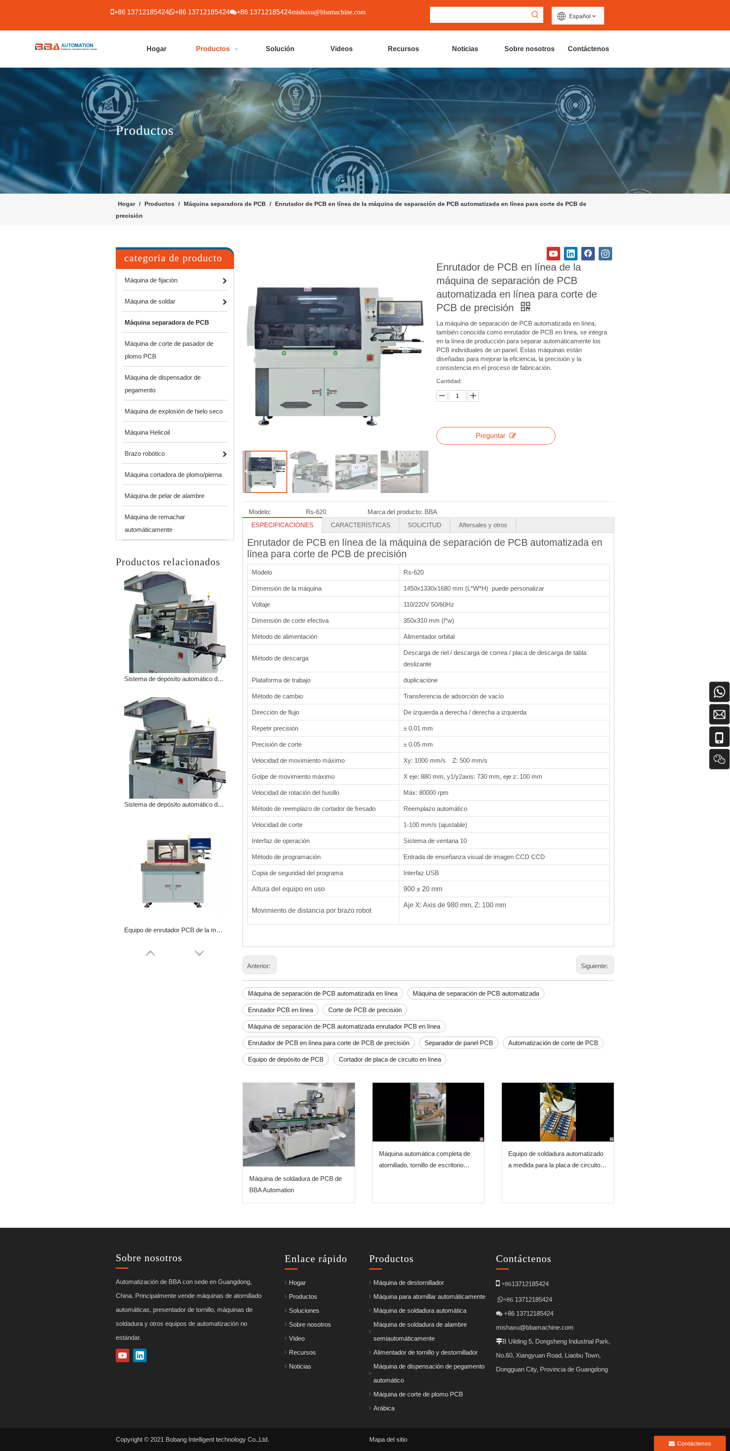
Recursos (302, 1352)
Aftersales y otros (483, 524)
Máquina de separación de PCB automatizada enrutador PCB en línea (344, 1026)
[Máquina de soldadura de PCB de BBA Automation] (299, 1124)
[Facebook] (588, 253)
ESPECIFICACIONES (282, 524)
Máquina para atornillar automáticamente (429, 1296)
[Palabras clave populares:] (535, 14)
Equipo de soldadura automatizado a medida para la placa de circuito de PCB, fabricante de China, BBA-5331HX (556, 1160)
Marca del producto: (395, 511)
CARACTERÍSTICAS (360, 524)
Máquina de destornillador (408, 1282)
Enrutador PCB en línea (280, 1009)
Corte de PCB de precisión (365, 1009)
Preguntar (490, 435)
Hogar (297, 1282)
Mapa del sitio (388, 1439)
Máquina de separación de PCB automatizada (476, 993)
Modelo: (260, 511)
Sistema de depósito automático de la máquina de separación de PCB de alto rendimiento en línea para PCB (175, 678)
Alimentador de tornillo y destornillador (425, 1352)
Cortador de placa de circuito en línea (390, 1059)
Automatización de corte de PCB (553, 1042)
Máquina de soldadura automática (419, 1310)
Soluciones (304, 1310)
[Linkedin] (570, 253)
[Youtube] (553, 253)
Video (297, 1338)
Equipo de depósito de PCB (286, 1059)
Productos (303, 1296)
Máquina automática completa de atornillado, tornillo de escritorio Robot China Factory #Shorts (424, 1160)
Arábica (384, 1408)
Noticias (300, 1366)
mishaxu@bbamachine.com (535, 1327)
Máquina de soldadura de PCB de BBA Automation (295, 1184)
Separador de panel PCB (459, 1042)
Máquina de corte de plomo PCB (418, 1394)
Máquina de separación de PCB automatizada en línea (323, 993)
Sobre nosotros (310, 1324)
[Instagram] (605, 253)
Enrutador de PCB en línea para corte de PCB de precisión (328, 1042)
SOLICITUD (424, 524)
